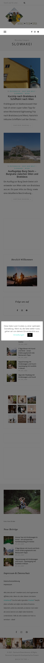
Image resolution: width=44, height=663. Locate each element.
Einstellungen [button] (18, 335)
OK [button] (30, 335)
